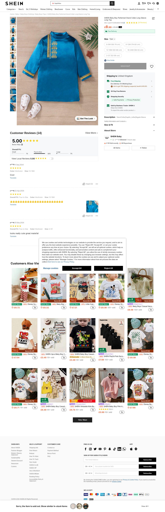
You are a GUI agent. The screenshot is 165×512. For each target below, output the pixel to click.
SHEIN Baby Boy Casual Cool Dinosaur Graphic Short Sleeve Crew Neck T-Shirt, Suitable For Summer (82, 354)
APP (131, 444)
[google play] (136, 450)
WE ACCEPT (88, 490)
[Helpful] (83, 183)
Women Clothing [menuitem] (46, 9)
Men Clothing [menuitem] (82, 9)
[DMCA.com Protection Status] (91, 499)
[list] (105, 449)
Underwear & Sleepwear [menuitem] (111, 9)
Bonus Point (51, 453)
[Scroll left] (155, 9)
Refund (31, 453)
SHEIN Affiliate (34, 474)
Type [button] (111, 39)
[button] (153, 3)
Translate (13, 178)
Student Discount (16, 461)
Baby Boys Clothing (27, 14)
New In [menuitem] (21, 9)
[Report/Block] (96, 183)
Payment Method (53, 450)
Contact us (50, 448)
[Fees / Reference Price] (112, 27)
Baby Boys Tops (40, 14)
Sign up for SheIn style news (96, 455)
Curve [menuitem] (67, 9)
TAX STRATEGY (34, 471)
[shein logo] (14, 3)
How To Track (33, 459)
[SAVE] (151, 66)
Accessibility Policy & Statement (36, 480)
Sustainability (15, 458)
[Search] (112, 3)
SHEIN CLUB (33, 465)
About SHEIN (15, 448)
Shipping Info (33, 448)
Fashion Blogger (16, 450)
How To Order (33, 456)
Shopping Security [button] (117, 97)
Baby (17, 14)
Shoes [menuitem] (125, 9)
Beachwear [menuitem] (59, 9)
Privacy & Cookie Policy (130, 480)
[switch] (51, 158)
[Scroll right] (158, 9)
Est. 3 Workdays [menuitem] (32, 9)
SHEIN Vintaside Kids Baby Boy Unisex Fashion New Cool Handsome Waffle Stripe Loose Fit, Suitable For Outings (82, 406)
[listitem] (24, 291)
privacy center (116, 481)
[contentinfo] (120, 494)
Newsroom (14, 463)
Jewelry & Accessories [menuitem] (137, 9)
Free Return (33, 450)
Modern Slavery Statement (16, 454)
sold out (125, 66)
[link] (144, 3)
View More (82, 420)
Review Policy (16, 144)
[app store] (131, 450)
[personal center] (139, 3)
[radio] (113, 44)
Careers (14, 466)
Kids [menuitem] (73, 9)
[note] (53, 300)
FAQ (48, 456)
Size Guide (33, 462)
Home (12, 14)
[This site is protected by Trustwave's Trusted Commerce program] (85, 499)
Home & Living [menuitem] (95, 9)
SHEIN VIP (32, 468)
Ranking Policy (34, 476)
